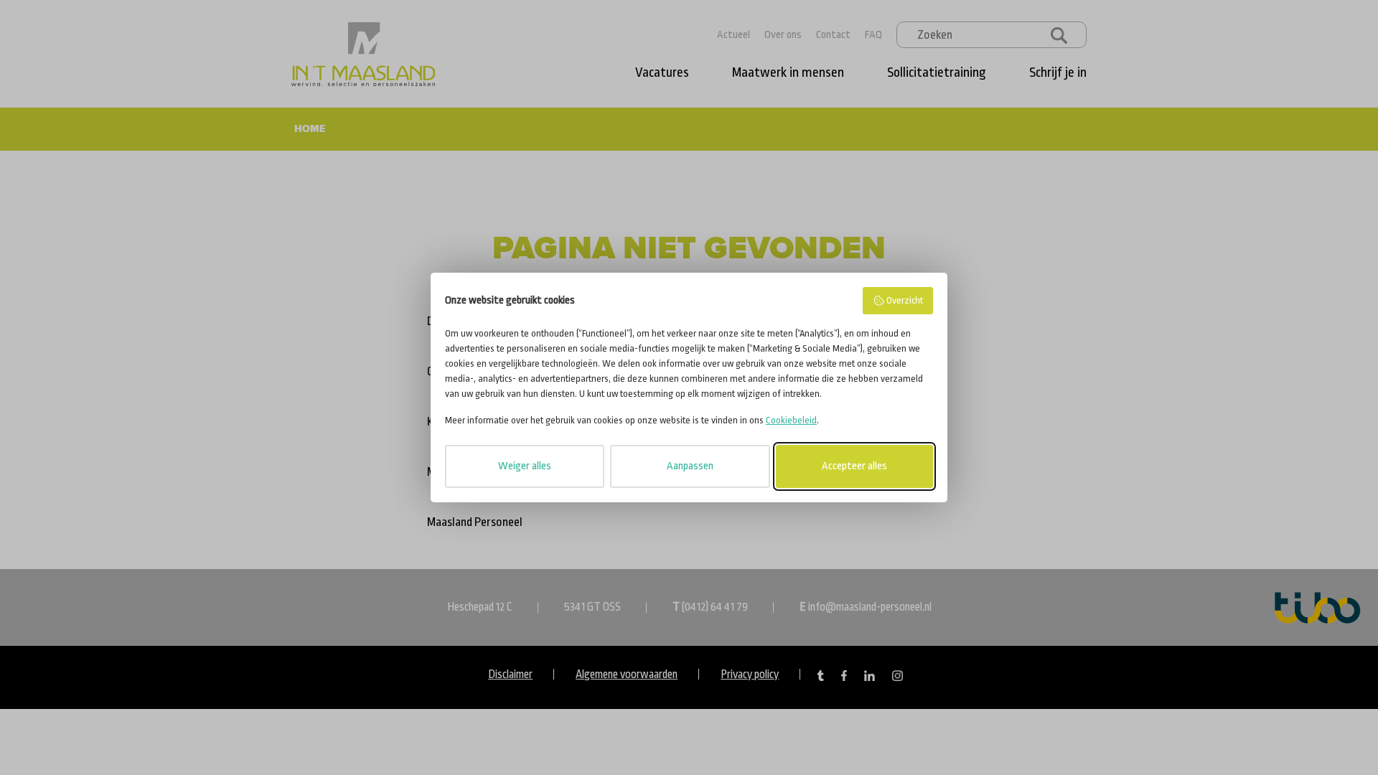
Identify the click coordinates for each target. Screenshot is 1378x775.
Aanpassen (690, 466)
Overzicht (904, 300)
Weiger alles (524, 466)
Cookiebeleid (791, 420)
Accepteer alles (854, 466)
